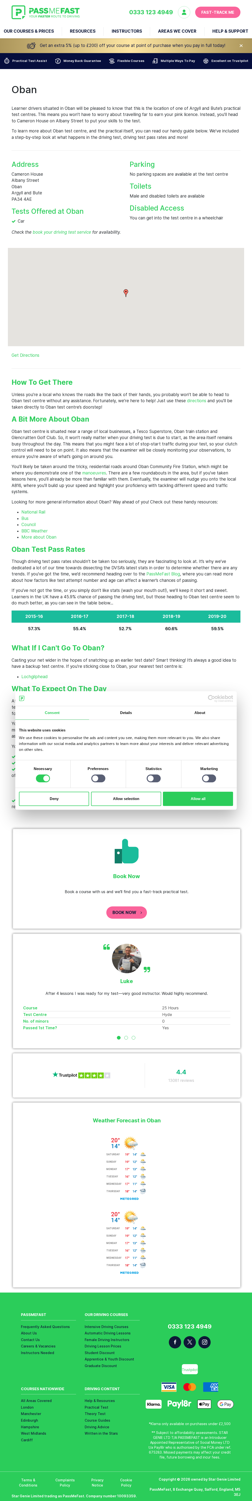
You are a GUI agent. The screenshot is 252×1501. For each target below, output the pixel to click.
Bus (25, 518)
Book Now (124, 912)
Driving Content (102, 1389)
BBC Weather (34, 531)
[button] (126, 293)
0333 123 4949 (151, 12)
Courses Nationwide (42, 1389)
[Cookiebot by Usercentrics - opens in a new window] (211, 698)
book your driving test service (62, 232)
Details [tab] (126, 713)
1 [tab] (119, 1038)
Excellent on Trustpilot (229, 61)
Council (28, 524)
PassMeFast (33, 1314)
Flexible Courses (130, 61)
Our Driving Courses (106, 1314)
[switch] (98, 778)
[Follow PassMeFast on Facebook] (175, 1342)
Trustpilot (190, 1370)
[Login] (186, 12)
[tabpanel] (126, 987)
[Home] (45, 12)
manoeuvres (94, 473)
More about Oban (38, 537)
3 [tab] (133, 1038)
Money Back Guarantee (82, 61)
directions (196, 400)
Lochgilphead (34, 676)
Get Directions (25, 355)
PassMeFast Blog (163, 574)
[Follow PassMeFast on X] (190, 1342)
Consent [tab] (52, 713)
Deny (54, 799)
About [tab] (199, 713)
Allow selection (126, 799)
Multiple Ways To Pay (178, 61)
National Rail (33, 512)
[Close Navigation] (241, 45)
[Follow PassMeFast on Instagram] (204, 1342)
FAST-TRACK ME (217, 12)
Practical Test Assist (29, 61)
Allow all (198, 799)
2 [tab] (126, 1038)
